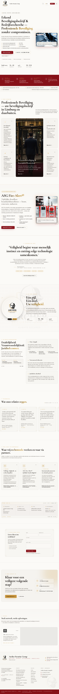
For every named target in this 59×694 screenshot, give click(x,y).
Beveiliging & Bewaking (20, 670)
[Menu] (57, 4)
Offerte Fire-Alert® (20, 227)
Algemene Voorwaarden (37, 691)
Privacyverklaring (48, 691)
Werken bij (33, 676)
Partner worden (34, 681)
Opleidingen (33, 673)
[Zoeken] (43, 4)
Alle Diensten (33, 671)
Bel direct (22, 596)
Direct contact (5, 55)
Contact (32, 682)
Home (32, 670)
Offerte (52, 3)
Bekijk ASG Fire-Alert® (7, 227)
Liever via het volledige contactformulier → (33, 553)
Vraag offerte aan (10, 596)
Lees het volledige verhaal (28, 275)
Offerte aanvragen (6, 52)
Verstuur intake (30, 550)
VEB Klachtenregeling (27, 692)
